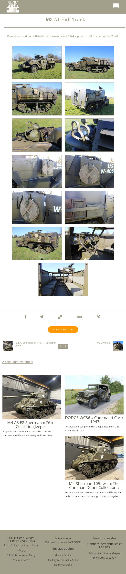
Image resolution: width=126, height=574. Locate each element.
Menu (122, 7)
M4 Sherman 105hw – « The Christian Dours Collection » (94, 485)
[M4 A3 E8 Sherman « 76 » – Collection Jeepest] (31, 418)
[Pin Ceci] (98, 316)
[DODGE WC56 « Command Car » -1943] (94, 413)
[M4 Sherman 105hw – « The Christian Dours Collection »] (94, 479)
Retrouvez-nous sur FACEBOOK (63, 542)
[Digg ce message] (79, 316)
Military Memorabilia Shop (63, 560)
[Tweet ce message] (41, 315)
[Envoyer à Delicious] (60, 316)
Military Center (63, 555)
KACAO (112, 558)
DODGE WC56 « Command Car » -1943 (94, 419)
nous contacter (63, 329)
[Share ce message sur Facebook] (25, 315)
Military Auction (63, 564)
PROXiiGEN (99, 558)
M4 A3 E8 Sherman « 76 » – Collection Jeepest (31, 424)
